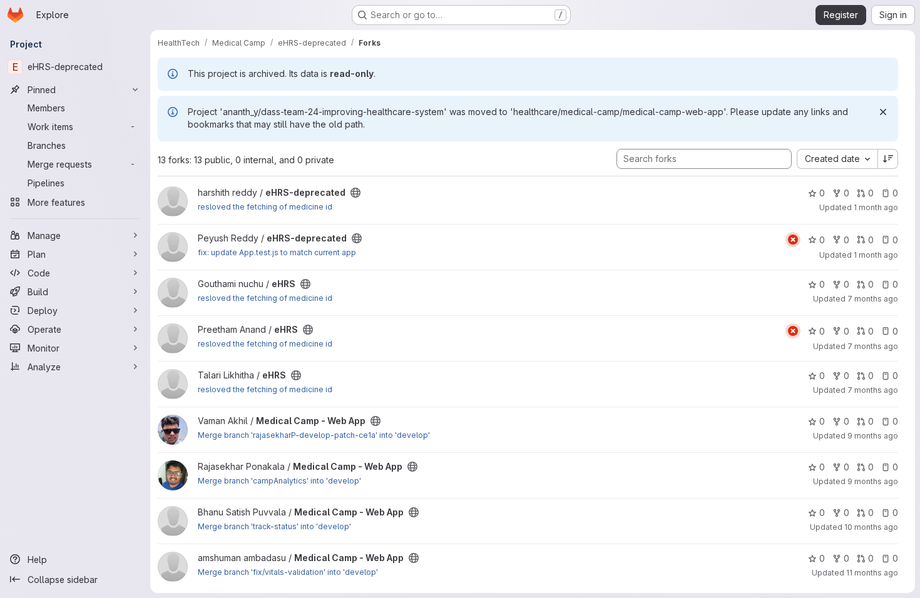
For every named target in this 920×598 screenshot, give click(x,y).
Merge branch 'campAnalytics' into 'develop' (279, 480)
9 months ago (872, 435)
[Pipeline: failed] (792, 239)
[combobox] (837, 159)
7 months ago (872, 298)
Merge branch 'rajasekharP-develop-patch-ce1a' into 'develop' (314, 435)
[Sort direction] (888, 159)
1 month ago (876, 207)
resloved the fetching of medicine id (265, 206)
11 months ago (872, 572)
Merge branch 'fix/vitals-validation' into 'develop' (288, 572)
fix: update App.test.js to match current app (277, 252)
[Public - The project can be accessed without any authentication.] (355, 193)
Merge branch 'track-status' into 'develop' (274, 526)
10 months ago (871, 527)
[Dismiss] (883, 111)
